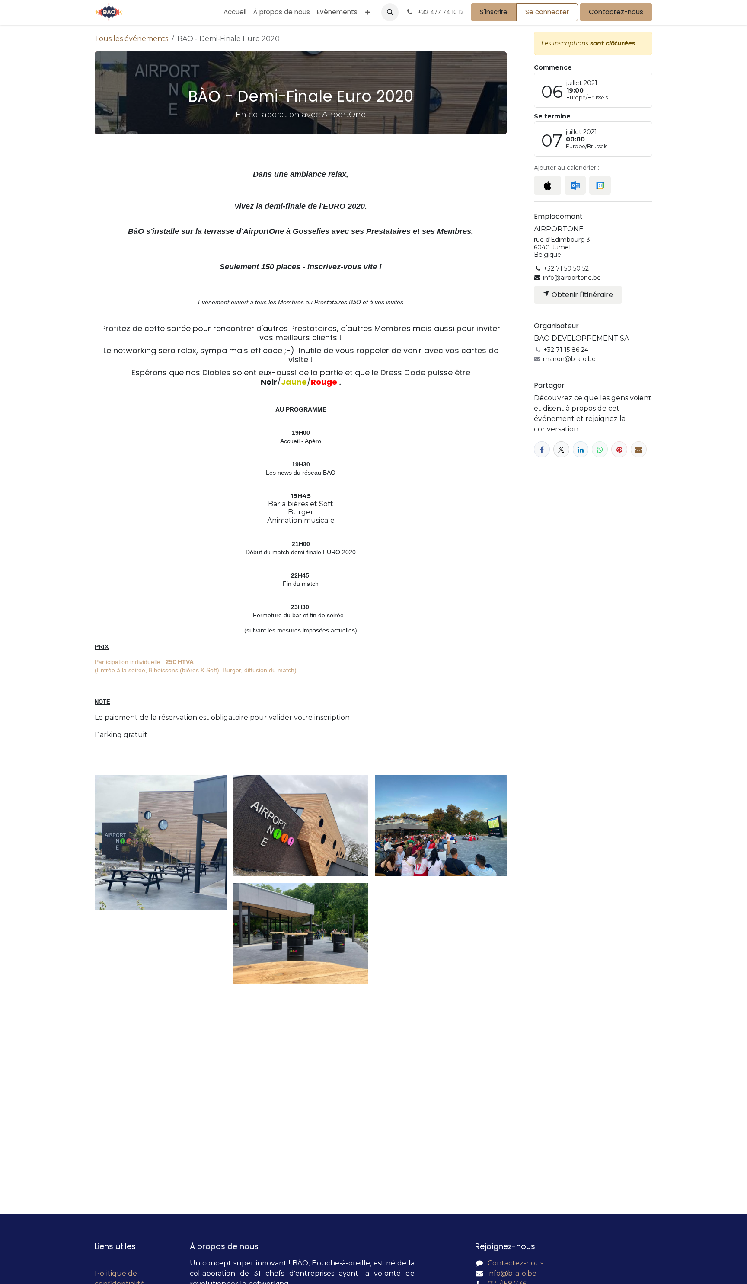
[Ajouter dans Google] (599, 185)
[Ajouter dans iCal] (547, 185)
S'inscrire (494, 11)
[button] (390, 12)
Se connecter (547, 11)
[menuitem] (235, 12)
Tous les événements (131, 39)
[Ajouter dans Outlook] (575, 185)
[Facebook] (542, 449)
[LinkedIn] (581, 449)
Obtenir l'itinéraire (581, 295)
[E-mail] (639, 449)
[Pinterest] (619, 449)
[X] (561, 449)
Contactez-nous (616, 11)
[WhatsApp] (600, 449)
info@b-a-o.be (512, 1273)
